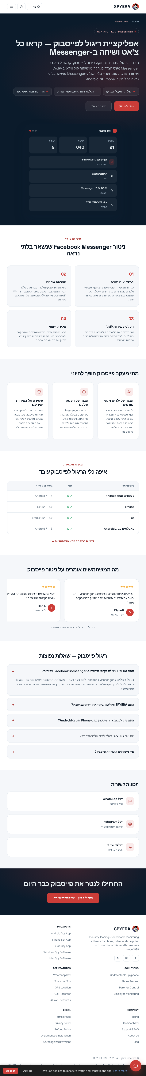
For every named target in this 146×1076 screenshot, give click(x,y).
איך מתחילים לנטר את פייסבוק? (114, 752)
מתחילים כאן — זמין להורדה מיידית (73, 898)
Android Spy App (61, 933)
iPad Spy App (63, 946)
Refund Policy (63, 1029)
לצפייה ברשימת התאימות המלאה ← (73, 541)
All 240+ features (60, 1000)
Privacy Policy (63, 1023)
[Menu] (11, 6)
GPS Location (63, 987)
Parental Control (129, 987)
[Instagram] (126, 958)
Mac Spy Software (60, 958)
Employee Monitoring (126, 993)
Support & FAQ (130, 1029)
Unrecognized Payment (57, 1042)
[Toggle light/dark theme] (21, 6)
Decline (28, 1070)
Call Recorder (63, 993)
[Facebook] (135, 958)
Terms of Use (63, 1016)
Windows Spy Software (57, 952)
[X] (117, 958)
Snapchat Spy (62, 981)
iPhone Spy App (61, 939)
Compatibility (131, 1023)
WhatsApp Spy (62, 975)
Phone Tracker (130, 981)
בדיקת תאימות (98, 106)
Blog (136, 1042)
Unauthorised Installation (56, 1035)
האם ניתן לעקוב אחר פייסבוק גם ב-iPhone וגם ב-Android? (96, 720)
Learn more (120, 1070)
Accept (10, 1070)
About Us (133, 1035)
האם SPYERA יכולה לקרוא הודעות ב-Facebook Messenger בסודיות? (88, 671)
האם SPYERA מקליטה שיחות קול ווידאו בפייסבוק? (102, 704)
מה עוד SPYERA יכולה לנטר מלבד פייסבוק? (107, 736)
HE (34, 6)
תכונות (135, 21)
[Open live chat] (135, 1065)
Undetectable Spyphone (124, 975)
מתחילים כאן (126, 106)
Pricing (135, 1016)
